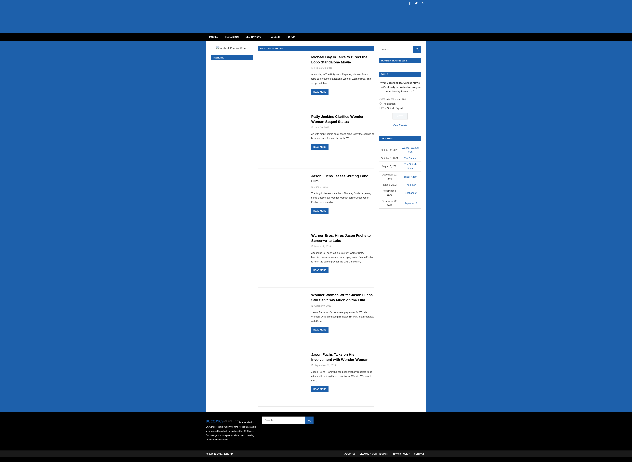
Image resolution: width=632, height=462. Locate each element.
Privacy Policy (401, 454)
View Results (400, 125)
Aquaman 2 (411, 203)
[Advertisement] (329, 13)
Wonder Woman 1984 (394, 99)
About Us (350, 454)
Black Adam (410, 176)
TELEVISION (232, 37)
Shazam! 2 (411, 192)
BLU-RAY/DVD (253, 37)
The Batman (388, 103)
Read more (319, 92)
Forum (291, 37)
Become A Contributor (373, 454)
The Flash (410, 184)
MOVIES (213, 37)
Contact (419, 454)
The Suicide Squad (392, 108)
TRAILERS (274, 37)
